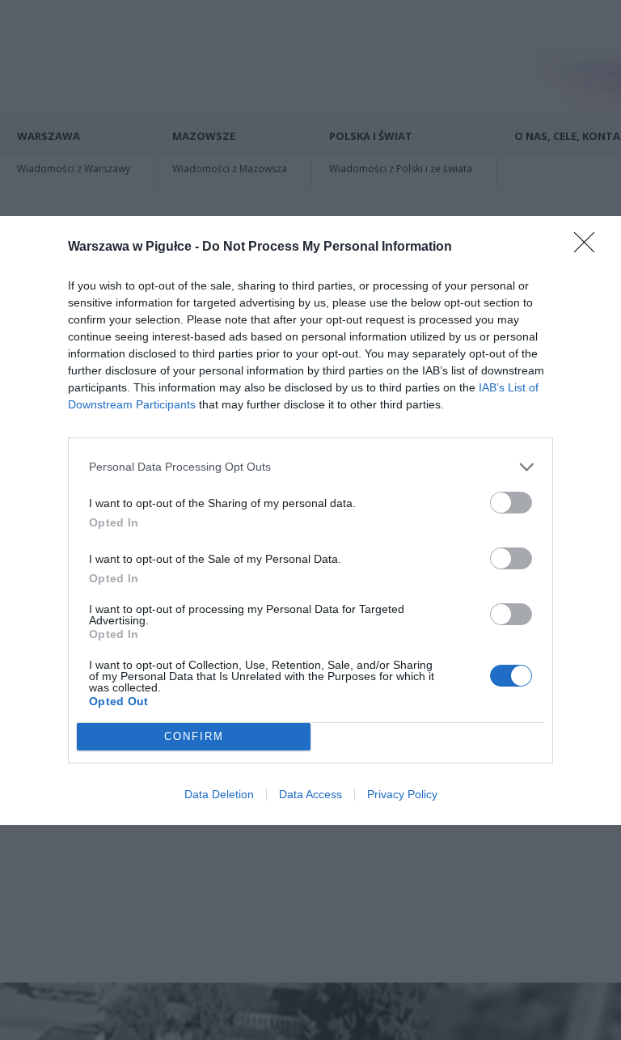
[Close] (589, 247)
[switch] (511, 503)
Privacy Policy (402, 794)
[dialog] (310, 520)
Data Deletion (219, 794)
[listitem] (310, 467)
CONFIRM (194, 736)
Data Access (310, 794)
